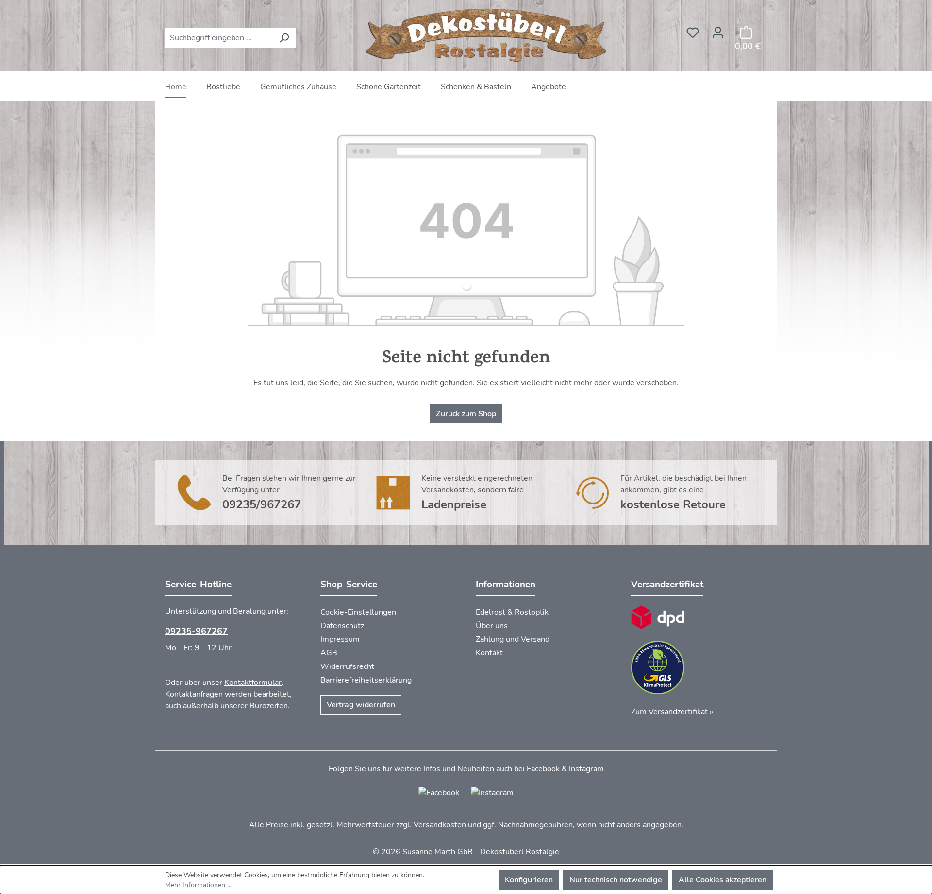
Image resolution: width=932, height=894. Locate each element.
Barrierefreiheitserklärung (366, 680)
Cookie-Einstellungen (358, 612)
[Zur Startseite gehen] (488, 35)
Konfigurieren (529, 880)
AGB (328, 653)
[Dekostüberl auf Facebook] (439, 792)
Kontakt (489, 653)
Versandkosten (440, 824)
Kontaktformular (253, 682)
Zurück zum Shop (466, 413)
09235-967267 (196, 631)
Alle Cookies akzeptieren (722, 880)
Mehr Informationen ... (198, 885)
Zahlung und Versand (512, 639)
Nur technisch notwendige (615, 880)
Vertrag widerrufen (361, 704)
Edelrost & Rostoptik (512, 612)
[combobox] (219, 38)
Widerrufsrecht (347, 666)
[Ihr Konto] (718, 29)
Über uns (492, 625)
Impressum (340, 639)
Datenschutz (342, 625)
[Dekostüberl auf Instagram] (492, 792)
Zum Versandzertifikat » (672, 711)
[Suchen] (284, 38)
